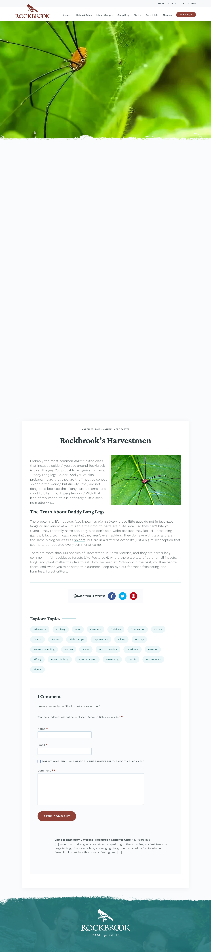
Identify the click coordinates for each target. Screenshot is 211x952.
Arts (77, 629)
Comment (45, 770)
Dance (158, 629)
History (139, 639)
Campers (95, 629)
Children (116, 629)
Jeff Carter (122, 429)
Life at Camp (103, 15)
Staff (136, 15)
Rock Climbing (59, 659)
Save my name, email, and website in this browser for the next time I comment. (93, 761)
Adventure (40, 629)
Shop (160, 3)
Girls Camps (77, 639)
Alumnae (168, 15)
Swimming (112, 659)
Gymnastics (101, 639)
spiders (79, 540)
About (66, 15)
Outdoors (132, 649)
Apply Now (186, 15)
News (86, 649)
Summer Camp (87, 659)
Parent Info (152, 15)
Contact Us (176, 3)
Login (192, 3)
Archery (60, 629)
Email (42, 745)
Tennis (132, 659)
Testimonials (153, 659)
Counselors (137, 629)
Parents (152, 649)
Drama (38, 639)
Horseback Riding (44, 649)
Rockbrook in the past (134, 562)
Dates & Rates (84, 15)
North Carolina (108, 649)
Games (55, 639)
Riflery (37, 659)
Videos (37, 669)
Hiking (121, 639)
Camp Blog (123, 15)
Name (43, 728)
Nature (107, 429)
